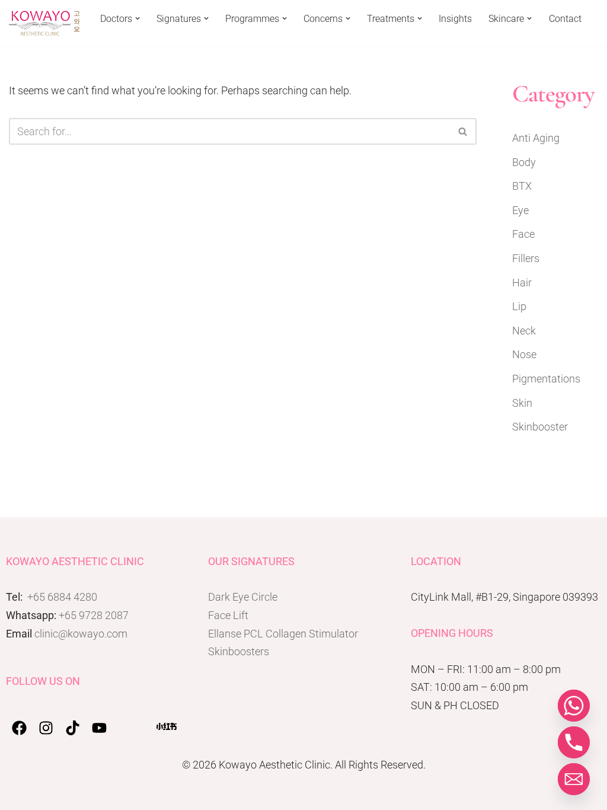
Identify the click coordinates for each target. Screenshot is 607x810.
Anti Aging (536, 138)
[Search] (463, 131)
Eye (520, 210)
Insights (455, 18)
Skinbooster (540, 426)
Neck (524, 330)
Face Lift (228, 615)
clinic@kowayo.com (80, 633)
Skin (522, 403)
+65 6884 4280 (62, 597)
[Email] (574, 779)
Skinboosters (238, 651)
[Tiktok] (72, 728)
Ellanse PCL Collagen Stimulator (283, 633)
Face (523, 234)
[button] (137, 18)
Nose (524, 354)
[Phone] (574, 742)
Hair (522, 282)
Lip (519, 306)
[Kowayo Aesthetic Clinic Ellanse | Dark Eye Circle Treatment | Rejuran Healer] (44, 23)
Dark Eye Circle (242, 597)
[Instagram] (46, 728)
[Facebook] (19, 728)
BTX (522, 186)
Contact (565, 18)
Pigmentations (546, 378)
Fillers (525, 258)
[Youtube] (99, 728)
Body (524, 162)
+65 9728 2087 (94, 615)
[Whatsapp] (574, 706)
